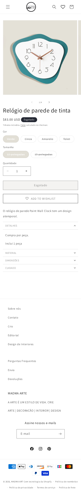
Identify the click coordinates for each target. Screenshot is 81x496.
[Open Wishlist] (63, 7)
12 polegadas (18, 155)
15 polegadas (46, 155)
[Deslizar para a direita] (49, 102)
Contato (13, 317)
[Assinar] (60, 433)
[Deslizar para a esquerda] (32, 102)
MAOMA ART (17, 481)
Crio (10, 326)
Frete (23, 125)
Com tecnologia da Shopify (38, 481)
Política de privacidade (21, 487)
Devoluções (15, 379)
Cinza (30, 140)
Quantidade (9, 163)
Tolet (68, 140)
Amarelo (49, 140)
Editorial (13, 335)
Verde (13, 140)
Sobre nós (14, 308)
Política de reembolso (66, 481)
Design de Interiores (21, 344)
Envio (11, 370)
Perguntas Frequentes (22, 361)
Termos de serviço (46, 487)
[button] (8, 7)
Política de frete (67, 487)
